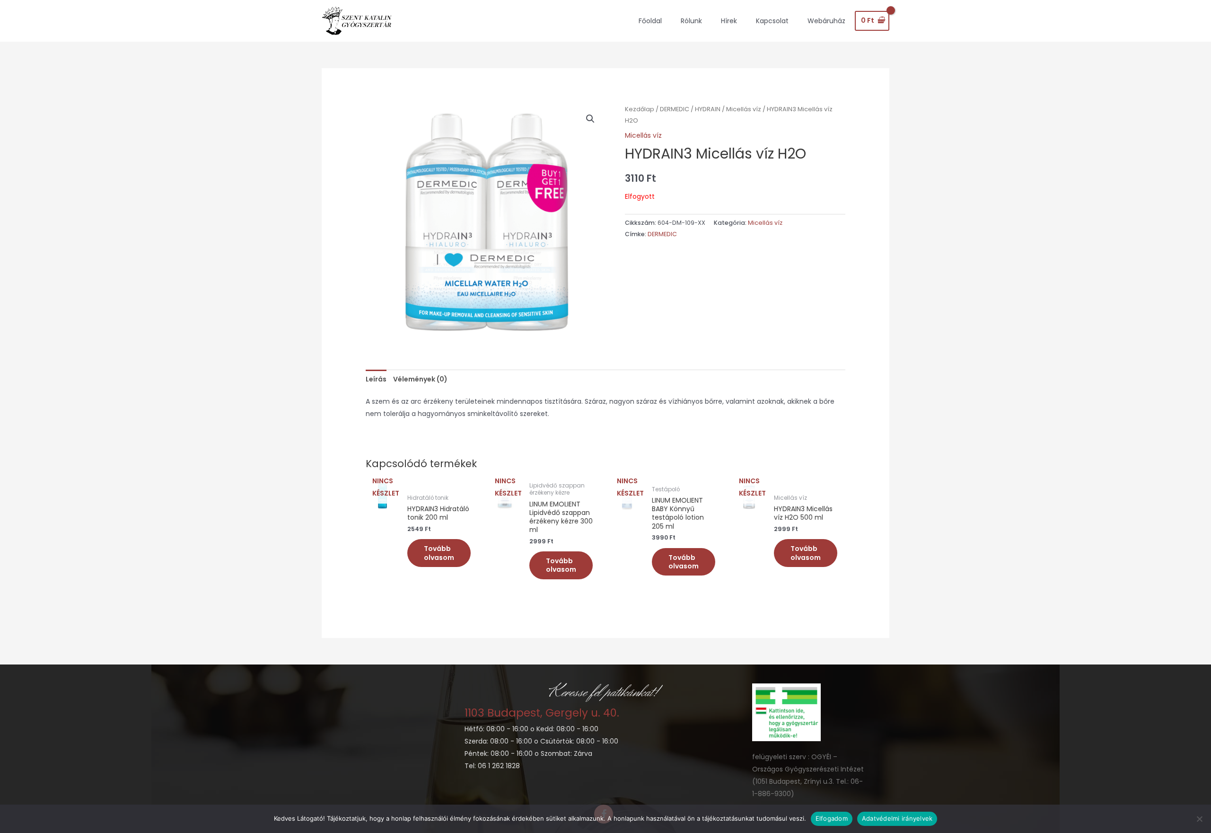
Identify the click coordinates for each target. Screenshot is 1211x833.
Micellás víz (743, 109)
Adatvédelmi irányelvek (897, 818)
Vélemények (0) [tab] (420, 379)
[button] (590, 118)
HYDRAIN (707, 109)
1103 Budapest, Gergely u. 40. (542, 712)
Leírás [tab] (376, 379)
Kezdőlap (639, 109)
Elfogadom (832, 818)
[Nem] (1199, 819)
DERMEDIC (674, 109)
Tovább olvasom (439, 553)
